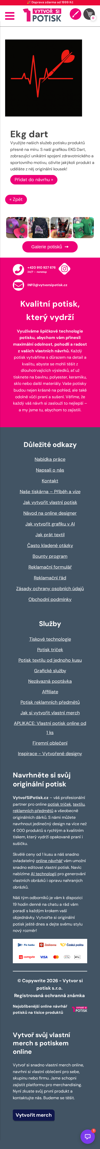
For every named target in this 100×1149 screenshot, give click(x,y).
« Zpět (16, 199)
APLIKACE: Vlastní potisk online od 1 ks (50, 728)
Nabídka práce (50, 459)
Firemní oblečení (50, 743)
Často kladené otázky (50, 545)
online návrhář (49, 860)
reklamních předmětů (33, 810)
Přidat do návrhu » (34, 180)
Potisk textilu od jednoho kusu (50, 660)
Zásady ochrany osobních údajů (50, 589)
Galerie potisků (47, 246)
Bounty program (50, 556)
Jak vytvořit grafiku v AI (50, 524)
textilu (79, 804)
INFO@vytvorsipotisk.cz (47, 285)
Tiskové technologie (50, 639)
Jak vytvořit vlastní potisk (50, 502)
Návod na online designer (50, 513)
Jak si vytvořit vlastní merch (50, 713)
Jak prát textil (50, 535)
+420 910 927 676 (41, 267)
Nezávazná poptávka (50, 681)
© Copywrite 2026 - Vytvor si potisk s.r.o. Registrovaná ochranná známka (50, 988)
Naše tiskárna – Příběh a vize (50, 492)
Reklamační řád (50, 578)
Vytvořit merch (34, 1115)
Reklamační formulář (50, 567)
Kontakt (50, 481)
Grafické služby (50, 671)
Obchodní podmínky (50, 599)
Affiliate (50, 692)
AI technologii (43, 874)
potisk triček (59, 804)
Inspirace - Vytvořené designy (50, 754)
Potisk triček (50, 650)
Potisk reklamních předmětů (50, 702)
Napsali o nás (50, 470)
